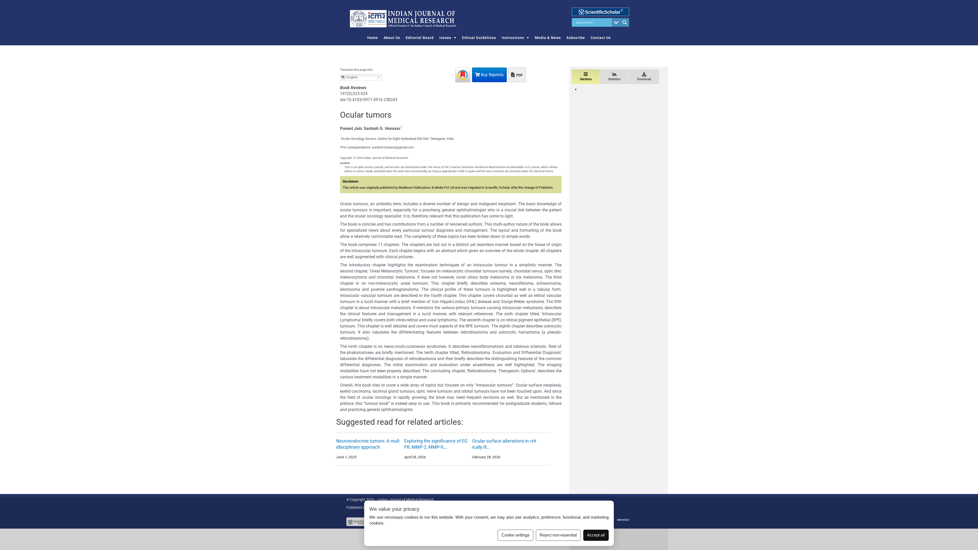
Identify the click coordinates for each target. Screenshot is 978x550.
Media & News (548, 38)
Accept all (596, 535)
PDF (519, 75)
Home (372, 38)
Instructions (513, 38)
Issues (445, 38)
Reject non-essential (558, 535)
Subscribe (575, 38)
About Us (392, 38)
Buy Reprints (492, 74)
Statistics (614, 79)
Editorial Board (420, 38)
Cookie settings (515, 535)
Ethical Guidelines (479, 38)
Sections (586, 79)
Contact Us (601, 38)
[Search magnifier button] (624, 22)
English (352, 77)
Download (644, 79)
